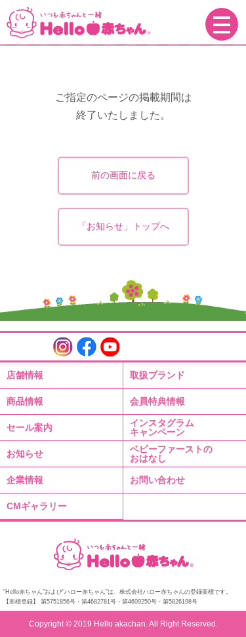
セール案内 (29, 427)
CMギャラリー (37, 506)
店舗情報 (25, 375)
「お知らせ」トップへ (123, 226)
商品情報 (25, 401)
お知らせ (25, 453)
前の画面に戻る (123, 175)
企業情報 (25, 479)
